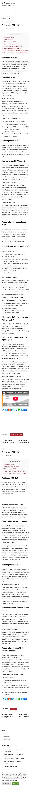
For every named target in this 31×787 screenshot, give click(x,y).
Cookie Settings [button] (6, 783)
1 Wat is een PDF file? (8, 37)
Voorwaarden (6, 739)
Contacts (5, 734)
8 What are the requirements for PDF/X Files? (14, 53)
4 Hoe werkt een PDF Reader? (10, 44)
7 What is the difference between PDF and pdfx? (15, 50)
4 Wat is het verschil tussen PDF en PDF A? (14, 471)
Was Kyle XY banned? (23, 715)
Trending (4, 449)
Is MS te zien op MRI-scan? (8, 441)
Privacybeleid (6, 736)
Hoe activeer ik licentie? (23, 441)
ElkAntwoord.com (8, 3)
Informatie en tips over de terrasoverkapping (14, 749)
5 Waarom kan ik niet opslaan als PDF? (12, 46)
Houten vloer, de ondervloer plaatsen (12, 761)
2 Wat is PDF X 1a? (7, 39)
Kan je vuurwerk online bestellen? (7, 716)
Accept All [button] (15, 783)
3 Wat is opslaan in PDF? (9, 42)
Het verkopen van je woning (10, 766)
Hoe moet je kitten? (8, 763)
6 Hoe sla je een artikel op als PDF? (11, 48)
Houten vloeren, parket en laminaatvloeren (13, 758)
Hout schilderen (7, 751)
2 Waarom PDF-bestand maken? (11, 466)
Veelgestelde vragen (7, 22)
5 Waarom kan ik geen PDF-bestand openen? (14, 473)
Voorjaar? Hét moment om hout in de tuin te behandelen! (14, 755)
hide (20, 34)
